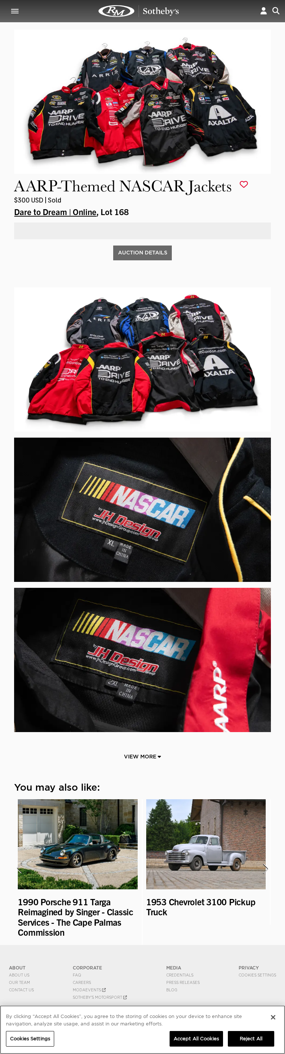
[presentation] (19, 868)
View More (141, 757)
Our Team (19, 982)
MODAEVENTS (87, 990)
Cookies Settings (257, 975)
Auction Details (142, 253)
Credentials (179, 975)
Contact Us (21, 990)
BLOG (171, 990)
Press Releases (183, 982)
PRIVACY (249, 968)
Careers (82, 982)
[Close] (273, 1017)
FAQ (77, 975)
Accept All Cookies (196, 1038)
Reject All (251, 1038)
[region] (142, 1029)
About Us (19, 975)
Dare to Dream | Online (55, 211)
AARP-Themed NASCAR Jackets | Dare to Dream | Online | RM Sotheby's (138, 11)
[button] (264, 11)
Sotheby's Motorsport (98, 997)
